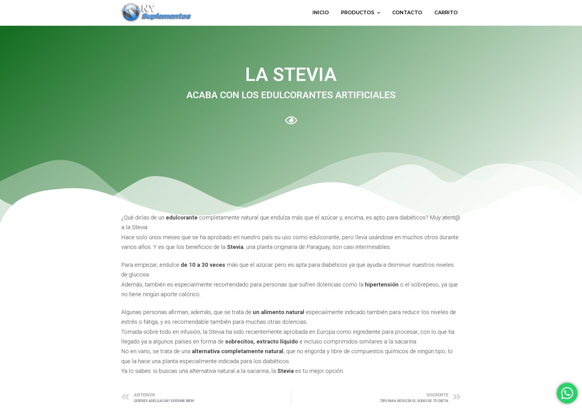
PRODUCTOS (357, 12)
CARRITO (446, 12)
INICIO (321, 12)
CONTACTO (407, 12)
